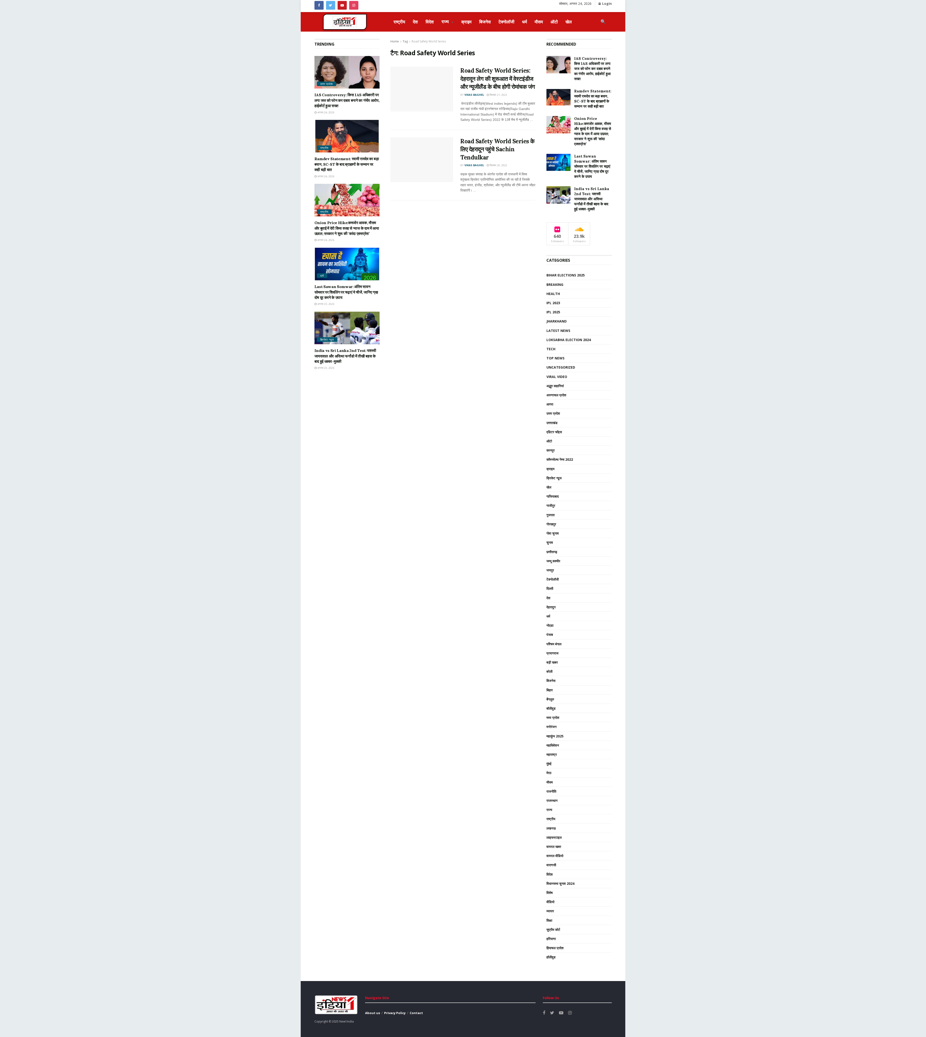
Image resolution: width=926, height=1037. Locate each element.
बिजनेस (485, 22)
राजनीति (551, 791)
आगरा (549, 404)
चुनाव (549, 542)
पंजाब (549, 634)
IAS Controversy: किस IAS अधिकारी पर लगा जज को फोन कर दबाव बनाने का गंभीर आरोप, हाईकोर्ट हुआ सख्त (347, 100)
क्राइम (466, 22)
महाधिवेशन (552, 745)
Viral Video (556, 376)
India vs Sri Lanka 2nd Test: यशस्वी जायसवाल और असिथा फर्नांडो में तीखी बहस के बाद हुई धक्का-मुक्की (345, 356)
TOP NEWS (555, 358)
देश (415, 22)
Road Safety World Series (429, 41)
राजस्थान (552, 800)
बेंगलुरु (550, 699)
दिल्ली (549, 588)
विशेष (549, 892)
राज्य (448, 21)
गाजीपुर (550, 505)
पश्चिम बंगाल (553, 644)
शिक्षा (549, 920)
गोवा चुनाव (552, 533)
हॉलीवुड (551, 957)
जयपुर (550, 570)
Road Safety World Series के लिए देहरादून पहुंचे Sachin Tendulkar (497, 149)
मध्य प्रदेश (552, 717)
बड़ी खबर (552, 662)
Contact (416, 1013)
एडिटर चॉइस (554, 432)
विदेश (430, 22)
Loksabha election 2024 (568, 339)
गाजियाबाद (552, 496)
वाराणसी (551, 865)
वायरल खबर (553, 846)
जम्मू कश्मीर (553, 561)
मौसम (539, 22)
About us (372, 1013)
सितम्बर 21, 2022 (498, 94)
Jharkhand (556, 321)
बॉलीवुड (551, 708)
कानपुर (550, 450)
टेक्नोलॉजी (506, 22)
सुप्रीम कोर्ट (553, 929)
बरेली (549, 671)
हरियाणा (551, 938)
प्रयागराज (552, 653)
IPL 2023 (553, 303)
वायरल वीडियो (554, 855)
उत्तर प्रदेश (326, 84)
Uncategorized (560, 367)
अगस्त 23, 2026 (325, 304)
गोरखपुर (551, 524)
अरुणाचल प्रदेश (556, 395)
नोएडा (549, 625)
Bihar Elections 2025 (565, 275)
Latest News (558, 330)
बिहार (549, 690)
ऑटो (554, 22)
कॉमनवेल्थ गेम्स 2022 (559, 459)
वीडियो (550, 902)
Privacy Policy (395, 1013)
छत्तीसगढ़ (551, 551)
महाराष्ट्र (551, 754)
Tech (550, 349)
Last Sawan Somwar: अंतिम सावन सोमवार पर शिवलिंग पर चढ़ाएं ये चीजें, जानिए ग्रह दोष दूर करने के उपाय (346, 292)
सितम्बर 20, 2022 (498, 165)
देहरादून (551, 607)
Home (394, 41)
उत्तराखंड (552, 422)
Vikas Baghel (474, 94)
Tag (405, 41)
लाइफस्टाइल (554, 837)
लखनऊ (551, 828)
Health (553, 293)
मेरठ (548, 772)
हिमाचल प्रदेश (555, 948)
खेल (568, 22)
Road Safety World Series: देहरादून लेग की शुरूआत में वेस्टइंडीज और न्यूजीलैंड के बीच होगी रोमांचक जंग (497, 78)
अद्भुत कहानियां (555, 386)
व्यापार (550, 911)
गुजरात (550, 515)
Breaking (554, 284)
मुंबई (549, 763)
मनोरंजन (551, 726)
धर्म (524, 22)
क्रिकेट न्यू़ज (327, 339)
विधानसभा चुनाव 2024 (560, 883)
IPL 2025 (553, 312)
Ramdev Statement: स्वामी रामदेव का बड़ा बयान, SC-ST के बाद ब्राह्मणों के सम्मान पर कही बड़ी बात (346, 164)
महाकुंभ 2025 (555, 736)
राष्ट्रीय (399, 22)
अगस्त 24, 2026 (325, 112)
